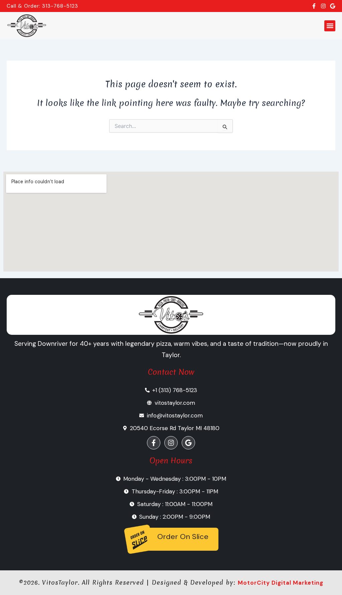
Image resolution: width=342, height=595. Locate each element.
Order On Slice (182, 536)
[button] (329, 25)
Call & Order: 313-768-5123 (42, 6)
